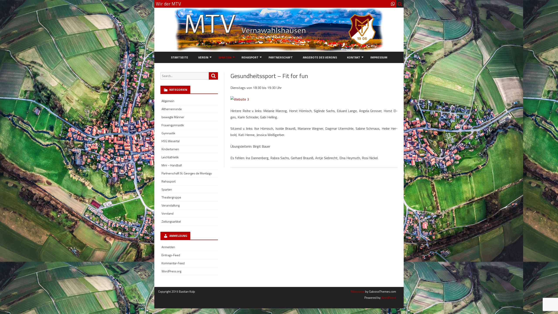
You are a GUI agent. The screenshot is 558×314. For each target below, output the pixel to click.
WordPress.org (171, 271)
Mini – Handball (172, 165)
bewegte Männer (173, 117)
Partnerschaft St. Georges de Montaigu (187, 173)
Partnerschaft (281, 57)
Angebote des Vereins (320, 57)
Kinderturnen (170, 149)
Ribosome (357, 291)
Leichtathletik (170, 157)
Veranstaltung (171, 205)
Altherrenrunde (172, 109)
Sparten (224, 57)
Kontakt (353, 57)
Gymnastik (168, 133)
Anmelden (168, 247)
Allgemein (168, 101)
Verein (203, 57)
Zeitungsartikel (171, 221)
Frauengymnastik (173, 125)
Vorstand (168, 213)
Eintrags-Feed (171, 255)
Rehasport (250, 57)
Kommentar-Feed (173, 263)
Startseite (179, 57)
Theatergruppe (171, 197)
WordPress (388, 297)
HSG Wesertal (171, 141)
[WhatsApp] (393, 3)
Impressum (378, 57)
